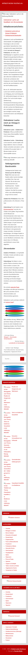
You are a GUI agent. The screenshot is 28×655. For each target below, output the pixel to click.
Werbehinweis (10, 633)
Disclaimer (9, 638)
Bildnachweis (9, 635)
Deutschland (9, 537)
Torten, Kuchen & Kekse (12, 565)
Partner (8, 640)
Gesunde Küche (20, 349)
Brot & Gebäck (10, 533)
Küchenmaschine (8, 209)
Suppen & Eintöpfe (11, 563)
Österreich (8, 557)
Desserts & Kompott (11, 535)
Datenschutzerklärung (12, 629)
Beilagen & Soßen (11, 530)
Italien (7, 555)
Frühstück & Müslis (11, 546)
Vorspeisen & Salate (11, 570)
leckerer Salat (9, 302)
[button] (6, 306)
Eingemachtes (10, 539)
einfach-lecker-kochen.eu (12, 3)
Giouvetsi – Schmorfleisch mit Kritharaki (17, 438)
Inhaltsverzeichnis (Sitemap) (13, 631)
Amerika (8, 528)
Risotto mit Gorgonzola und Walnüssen (16, 389)
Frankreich (9, 544)
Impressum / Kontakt (11, 627)
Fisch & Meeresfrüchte (9, 349)
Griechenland (9, 550)
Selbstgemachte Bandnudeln (13, 35)
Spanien (8, 561)
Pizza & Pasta (9, 559)
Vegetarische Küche (16, 351)
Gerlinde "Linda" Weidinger (12, 347)
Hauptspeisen (7, 351)
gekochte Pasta (15, 287)
